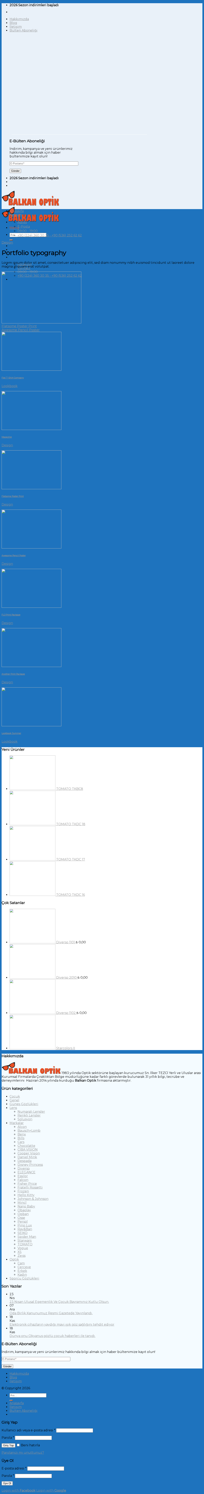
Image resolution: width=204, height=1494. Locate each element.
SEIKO (22, 1233)
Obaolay (24, 1210)
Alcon (22, 1127)
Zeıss (22, 1256)
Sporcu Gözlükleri (24, 1278)
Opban (23, 1214)
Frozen (23, 1191)
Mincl (22, 1202)
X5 (20, 1252)
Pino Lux (25, 1225)
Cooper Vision (29, 1153)
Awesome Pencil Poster (21, 330)
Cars (21, 1142)
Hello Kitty (26, 1195)
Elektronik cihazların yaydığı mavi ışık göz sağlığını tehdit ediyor (62, 1324)
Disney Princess (30, 1165)
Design (7, 242)
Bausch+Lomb (29, 1130)
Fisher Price (27, 1184)
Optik (14, 1259)
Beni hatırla (30, 1445)
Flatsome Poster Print (19, 326)
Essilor (23, 1176)
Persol (23, 1221)
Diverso (24, 1168)
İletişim (16, 27)
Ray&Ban (25, 1229)
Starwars (24, 1240)
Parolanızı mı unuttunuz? (23, 1452)
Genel (14, 1100)
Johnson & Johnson (33, 1199)
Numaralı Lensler (31, 1112)
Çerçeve (24, 1267)
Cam (21, 1263)
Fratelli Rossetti (30, 1187)
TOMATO (25, 1244)
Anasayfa (17, 211)
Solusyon (25, 1119)
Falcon (23, 1180)
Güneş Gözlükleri (24, 1104)
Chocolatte (26, 1146)
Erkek (22, 1271)
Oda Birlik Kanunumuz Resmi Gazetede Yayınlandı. (51, 1313)
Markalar (17, 1123)
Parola (8, 1438)
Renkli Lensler (29, 1115)
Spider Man (27, 1237)
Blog (13, 23)
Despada (24, 1161)
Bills (21, 1138)
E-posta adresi (14, 1468)
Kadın (22, 1275)
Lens (13, 1108)
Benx (22, 1134)
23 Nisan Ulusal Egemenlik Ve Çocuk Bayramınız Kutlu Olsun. (59, 1302)
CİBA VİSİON (28, 1149)
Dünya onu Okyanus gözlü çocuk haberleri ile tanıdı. (52, 1336)
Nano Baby (26, 1206)
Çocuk (15, 1096)
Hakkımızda (19, 19)
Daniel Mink (27, 1157)
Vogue (23, 1248)
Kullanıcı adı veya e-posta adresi (28, 1430)
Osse (21, 1218)
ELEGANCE (26, 1172)
